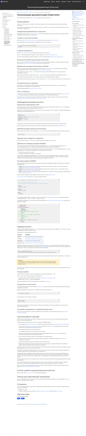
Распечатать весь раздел (78, 19)
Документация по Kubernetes (23, 12)
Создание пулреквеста (77, 29)
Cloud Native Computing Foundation (42, 391)
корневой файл (52, 197)
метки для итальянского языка (35, 88)
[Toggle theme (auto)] (84, 2)
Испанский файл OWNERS (22, 176)
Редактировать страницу (78, 14)
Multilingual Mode (62, 125)
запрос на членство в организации (30, 63)
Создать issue (76, 17)
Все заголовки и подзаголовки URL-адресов (33, 236)
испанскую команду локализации (44, 69)
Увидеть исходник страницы (79, 12)
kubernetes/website (54, 40)
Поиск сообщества (76, 37)
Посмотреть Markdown (78, 11)
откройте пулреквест (24, 52)
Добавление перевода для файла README (78, 49)
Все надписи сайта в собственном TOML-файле (34, 242)
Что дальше (74, 66)
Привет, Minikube (36, 240)
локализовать (35, 17)
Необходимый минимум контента (77, 39)
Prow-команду (48, 78)
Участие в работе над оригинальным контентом (78, 61)
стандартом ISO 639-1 (34, 33)
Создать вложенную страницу (76, 16)
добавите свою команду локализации (33, 326)
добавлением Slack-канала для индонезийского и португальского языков (31, 98)
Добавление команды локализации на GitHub (77, 33)
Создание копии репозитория (78, 27)
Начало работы (75, 23)
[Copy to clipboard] (59, 45)
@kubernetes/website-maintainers (31, 324)
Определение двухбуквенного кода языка (78, 25)
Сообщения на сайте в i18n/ (78, 55)
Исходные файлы (76, 54)
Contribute (32, 12)
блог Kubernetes (59, 391)
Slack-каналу (67, 379)
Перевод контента (76, 52)
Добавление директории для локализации (78, 44)
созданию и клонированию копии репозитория (30, 366)
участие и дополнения (30, 372)
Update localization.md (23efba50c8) (40, 404)
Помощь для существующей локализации (78, 64)
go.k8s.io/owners (52, 174)
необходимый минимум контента (50, 54)
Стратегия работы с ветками (78, 59)
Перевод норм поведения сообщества (78, 47)
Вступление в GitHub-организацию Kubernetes (77, 31)
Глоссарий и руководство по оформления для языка (78, 57)
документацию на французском (57, 56)
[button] (77, 2)
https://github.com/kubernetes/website (47, 277)
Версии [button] (69, 1)
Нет (23, 398)
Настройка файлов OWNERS (78, 51)
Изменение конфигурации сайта (78, 41)
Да (18, 398)
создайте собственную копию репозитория (30, 40)
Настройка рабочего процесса (79, 35)
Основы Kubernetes (29, 240)
